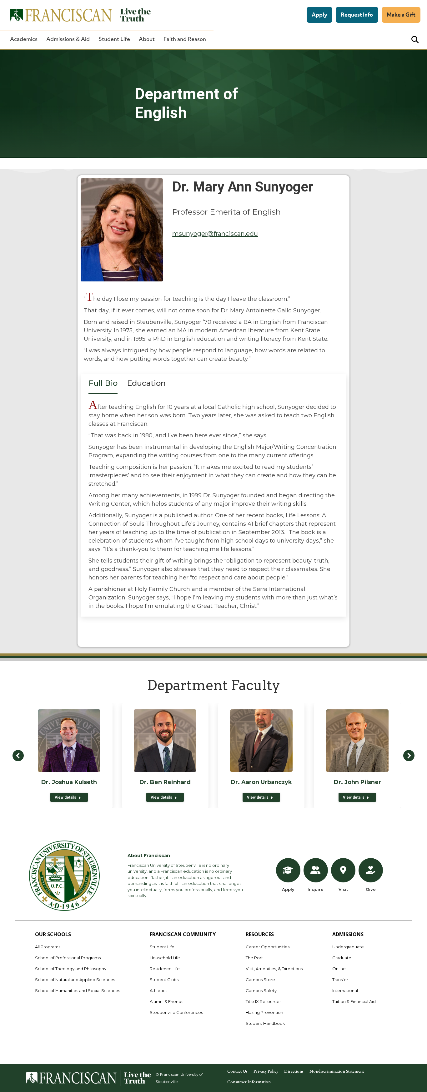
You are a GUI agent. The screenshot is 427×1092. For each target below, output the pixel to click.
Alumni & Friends (166, 1001)
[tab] (103, 385)
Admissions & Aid (68, 39)
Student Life (114, 39)
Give (371, 889)
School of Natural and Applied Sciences (75, 979)
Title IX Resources (263, 1001)
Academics (24, 39)
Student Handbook (265, 1023)
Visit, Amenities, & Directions (274, 968)
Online (339, 968)
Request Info (357, 14)
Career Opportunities (267, 946)
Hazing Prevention (264, 1012)
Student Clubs (164, 979)
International (345, 990)
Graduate (341, 957)
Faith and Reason (184, 39)
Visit (343, 889)
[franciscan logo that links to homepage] (77, 15)
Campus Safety (261, 990)
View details (65, 797)
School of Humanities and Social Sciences (77, 990)
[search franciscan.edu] (415, 40)
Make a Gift (401, 14)
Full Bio (103, 383)
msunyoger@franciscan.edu (215, 233)
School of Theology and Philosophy (70, 968)
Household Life (165, 957)
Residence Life (165, 968)
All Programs (47, 946)
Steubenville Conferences (176, 1012)
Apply (319, 14)
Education (146, 383)
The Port (254, 957)
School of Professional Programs (68, 957)
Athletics (158, 990)
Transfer (340, 979)
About (147, 39)
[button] (18, 755)
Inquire (316, 889)
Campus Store (260, 979)
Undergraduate (348, 946)
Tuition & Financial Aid (354, 1001)
